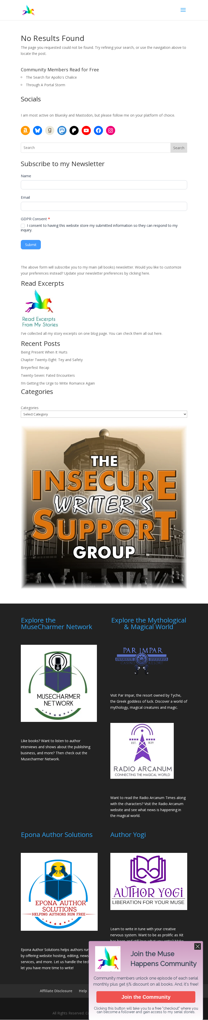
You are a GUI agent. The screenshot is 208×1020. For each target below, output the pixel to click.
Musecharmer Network (40, 759)
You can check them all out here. (135, 333)
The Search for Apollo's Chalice (51, 77)
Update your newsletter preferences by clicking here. (107, 273)
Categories (30, 407)
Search (178, 147)
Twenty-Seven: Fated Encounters (48, 375)
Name (26, 175)
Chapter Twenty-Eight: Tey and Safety (52, 359)
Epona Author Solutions (40, 949)
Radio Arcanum (170, 803)
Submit (31, 244)
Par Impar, (126, 695)
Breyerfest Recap (35, 367)
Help (83, 990)
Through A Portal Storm (45, 84)
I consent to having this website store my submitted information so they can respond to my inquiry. (99, 227)
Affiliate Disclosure (56, 990)
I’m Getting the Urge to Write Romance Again (58, 383)
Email (25, 197)
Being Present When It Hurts (44, 352)
